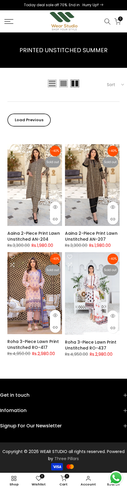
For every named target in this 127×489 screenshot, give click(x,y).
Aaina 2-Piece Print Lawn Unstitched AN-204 (33, 236)
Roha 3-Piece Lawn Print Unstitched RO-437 (90, 345)
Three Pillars (66, 459)
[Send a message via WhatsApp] (116, 478)
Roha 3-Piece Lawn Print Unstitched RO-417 (33, 344)
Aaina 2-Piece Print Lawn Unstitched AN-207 (91, 236)
